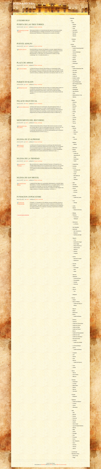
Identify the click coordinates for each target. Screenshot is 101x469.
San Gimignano (76, 441)
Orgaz (75, 271)
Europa (35, 27)
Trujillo (75, 161)
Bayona (74, 308)
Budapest (75, 396)
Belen (74, 41)
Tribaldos (76, 179)
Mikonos (74, 376)
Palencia (74, 215)
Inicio (15, 13)
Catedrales (25, 14)
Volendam (75, 391)
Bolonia (74, 414)
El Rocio (75, 192)
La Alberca (76, 224)
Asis (73, 412)
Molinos (74, 389)
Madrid (74, 207)
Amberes (75, 102)
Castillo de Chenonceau (78, 323)
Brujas (74, 104)
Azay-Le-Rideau (76, 301)
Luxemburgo (39, 27)
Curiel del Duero (77, 278)
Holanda (73, 379)
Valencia (74, 274)
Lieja (74, 115)
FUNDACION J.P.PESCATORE (29, 196)
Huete (75, 173)
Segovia (74, 238)
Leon (74, 200)
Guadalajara (75, 186)
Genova (74, 420)
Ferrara (74, 416)
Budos (74, 314)
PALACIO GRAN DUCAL (27, 101)
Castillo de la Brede (78, 342)
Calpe (75, 134)
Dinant (74, 107)
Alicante (74, 128)
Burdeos (74, 319)
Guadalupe (76, 159)
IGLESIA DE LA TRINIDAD (28, 158)
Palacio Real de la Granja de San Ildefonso (78, 247)
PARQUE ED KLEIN (25, 82)
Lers (74, 113)
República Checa (75, 453)
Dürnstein (75, 70)
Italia (73, 410)
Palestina (74, 39)
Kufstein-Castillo (76, 78)
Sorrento (74, 444)
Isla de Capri (75, 423)
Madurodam (75, 385)
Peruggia (75, 433)
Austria (73, 66)
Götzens (74, 74)
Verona (74, 448)
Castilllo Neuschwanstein (78, 48)
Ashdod (74, 24)
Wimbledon (75, 407)
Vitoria (74, 287)
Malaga (74, 213)
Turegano (76, 253)
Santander (75, 229)
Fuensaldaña (76, 280)
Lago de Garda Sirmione (78, 425)
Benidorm (76, 132)
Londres (74, 403)
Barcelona (75, 147)
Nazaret (74, 35)
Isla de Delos (75, 374)
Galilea (74, 26)
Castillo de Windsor (77, 401)
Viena (74, 93)
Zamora (74, 289)
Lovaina (74, 117)
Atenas (74, 372)
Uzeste (74, 367)
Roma (74, 439)
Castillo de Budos (77, 316)
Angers (74, 299)
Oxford (74, 405)
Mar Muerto (75, 32)
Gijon (74, 182)
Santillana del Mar (77, 234)
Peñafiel (75, 282)
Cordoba (74, 166)
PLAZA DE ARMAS (25, 62)
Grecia (73, 370)
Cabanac (75, 321)
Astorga (75, 202)
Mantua (74, 427)
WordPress (43, 464)
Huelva (74, 188)
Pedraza (75, 251)
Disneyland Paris (76, 338)
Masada (74, 34)
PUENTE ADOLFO (24, 43)
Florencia (75, 418)
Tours (74, 365)
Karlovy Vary (75, 455)
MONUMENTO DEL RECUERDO (30, 120)
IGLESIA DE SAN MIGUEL (28, 177)
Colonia (74, 53)
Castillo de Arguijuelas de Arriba (77, 155)
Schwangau (75, 63)
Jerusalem (75, 30)
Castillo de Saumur (78, 362)
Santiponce (76, 260)
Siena (74, 442)
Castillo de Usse (76, 334)
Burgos (74, 149)
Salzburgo (75, 87)
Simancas (76, 284)
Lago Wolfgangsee (77, 81)
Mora (75, 269)
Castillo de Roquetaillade (78, 333)
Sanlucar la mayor (77, 258)
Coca (75, 240)
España (73, 126)
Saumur (74, 360)
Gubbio (74, 422)
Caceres (74, 151)
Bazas (74, 310)
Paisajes (74, 61)
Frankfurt (74, 55)
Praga (74, 457)
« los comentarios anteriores (23, 215)
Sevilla (74, 256)
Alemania (74, 46)
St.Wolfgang (75, 89)
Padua (74, 431)
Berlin (51, 464)
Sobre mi (20, 13)
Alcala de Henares (78, 209)
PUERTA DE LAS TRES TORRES (30, 24)
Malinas (74, 119)
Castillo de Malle (76, 327)
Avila (74, 137)
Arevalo (75, 139)
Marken (74, 387)
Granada (74, 184)
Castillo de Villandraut (77, 336)
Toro (75, 291)
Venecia (74, 446)
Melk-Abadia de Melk (77, 83)
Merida (75, 144)
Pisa (74, 435)
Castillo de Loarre (77, 197)
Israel (73, 22)
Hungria (73, 394)
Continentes (34, 14)
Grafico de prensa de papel (61, 464)
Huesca (74, 195)
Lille (73, 354)
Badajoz (74, 142)
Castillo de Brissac (78, 349)
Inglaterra (74, 399)
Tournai (74, 123)
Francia (73, 297)
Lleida (74, 206)
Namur (74, 121)
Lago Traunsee (76, 80)
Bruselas (74, 106)
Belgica (73, 100)
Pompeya (75, 437)
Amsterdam (75, 381)
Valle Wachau (76, 91)
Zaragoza (75, 294)
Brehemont (75, 312)
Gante (74, 109)
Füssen (74, 57)
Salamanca (75, 222)
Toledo (74, 265)
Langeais (75, 352)
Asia (72, 20)
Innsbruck (75, 76)
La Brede (75, 340)
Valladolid (75, 276)
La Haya (74, 383)
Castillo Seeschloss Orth (78, 68)
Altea (75, 130)
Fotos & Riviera (23, 3)
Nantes (74, 356)
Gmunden (75, 72)
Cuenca (74, 168)
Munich (74, 59)
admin (27, 27)
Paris (74, 358)
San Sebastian (76, 227)
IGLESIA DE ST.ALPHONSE (28, 139)
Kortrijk (74, 111)
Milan (74, 429)
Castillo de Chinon (77, 325)
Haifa (74, 28)
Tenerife (74, 263)
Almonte (75, 190)
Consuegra (76, 267)
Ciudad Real (75, 164)
